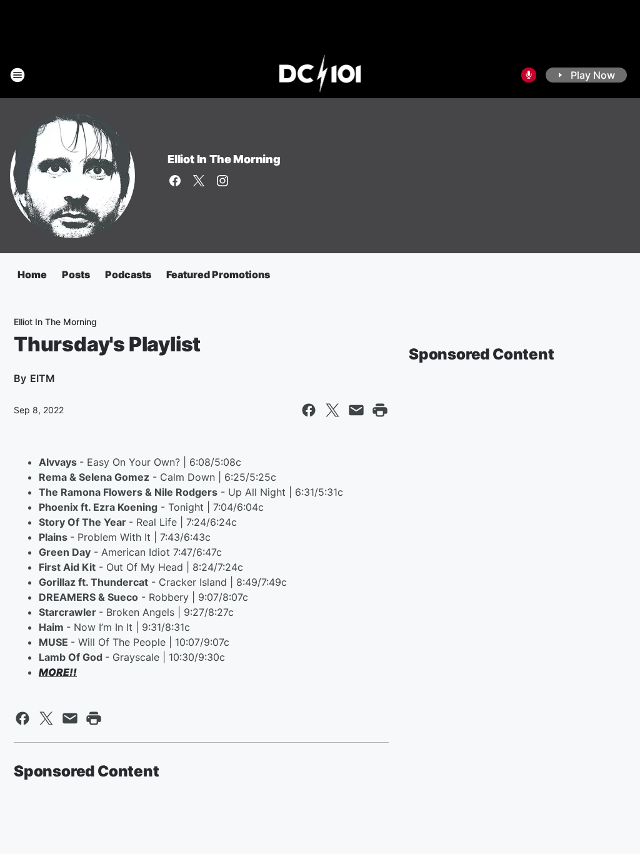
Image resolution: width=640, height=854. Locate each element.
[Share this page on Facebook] (309, 410)
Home (32, 274)
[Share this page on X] (332, 410)
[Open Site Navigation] (17, 75)
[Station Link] (320, 75)
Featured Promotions (218, 274)
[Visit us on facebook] (175, 180)
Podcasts (128, 274)
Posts (76, 274)
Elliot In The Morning (224, 159)
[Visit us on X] (198, 180)
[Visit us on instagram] (222, 180)
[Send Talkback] (528, 75)
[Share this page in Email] (356, 410)
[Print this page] (380, 410)
